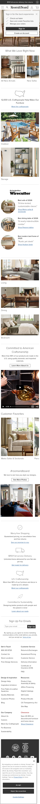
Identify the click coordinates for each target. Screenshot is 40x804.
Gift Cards (25, 695)
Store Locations (7, 658)
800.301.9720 (6, 650)
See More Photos (20, 479)
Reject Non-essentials (18, 791)
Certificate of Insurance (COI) (27, 667)
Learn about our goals (20, 611)
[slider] (20, 406)
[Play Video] (3, 406)
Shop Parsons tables (26, 227)
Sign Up (31, 626)
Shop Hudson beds (25, 244)
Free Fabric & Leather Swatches (9, 690)
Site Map (24, 706)
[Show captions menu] (33, 406)
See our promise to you (20, 542)
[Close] (36, 14)
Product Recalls (27, 699)
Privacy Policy (18, 777)
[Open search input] (7, 7)
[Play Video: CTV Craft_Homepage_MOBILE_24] (20, 387)
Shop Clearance (27, 724)
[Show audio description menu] (37, 406)
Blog (3, 702)
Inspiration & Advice (9, 685)
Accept (18, 785)
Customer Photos (7, 699)
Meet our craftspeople (20, 588)
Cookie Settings (18, 797)
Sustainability (6, 731)
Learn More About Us (20, 365)
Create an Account (21, 33)
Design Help (6, 681)
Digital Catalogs (27, 691)
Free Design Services (9, 662)
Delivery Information (29, 662)
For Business (6, 727)
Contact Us (5, 654)
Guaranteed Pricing (28, 654)
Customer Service (28, 658)
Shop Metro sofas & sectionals (25, 210)
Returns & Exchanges (29, 650)
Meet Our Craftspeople (10, 724)
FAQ (22, 671)
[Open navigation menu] (2, 7)
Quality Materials (7, 695)
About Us (4, 716)
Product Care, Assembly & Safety (28, 682)
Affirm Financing (27, 687)
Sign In (22, 28)
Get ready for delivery (20, 565)
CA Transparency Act (29, 702)
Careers (4, 720)
